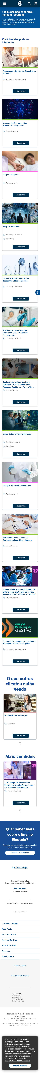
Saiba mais (21, 91)
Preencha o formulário (20, 853)
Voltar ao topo (20, 868)
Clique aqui (16, 993)
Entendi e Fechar (20, 1066)
